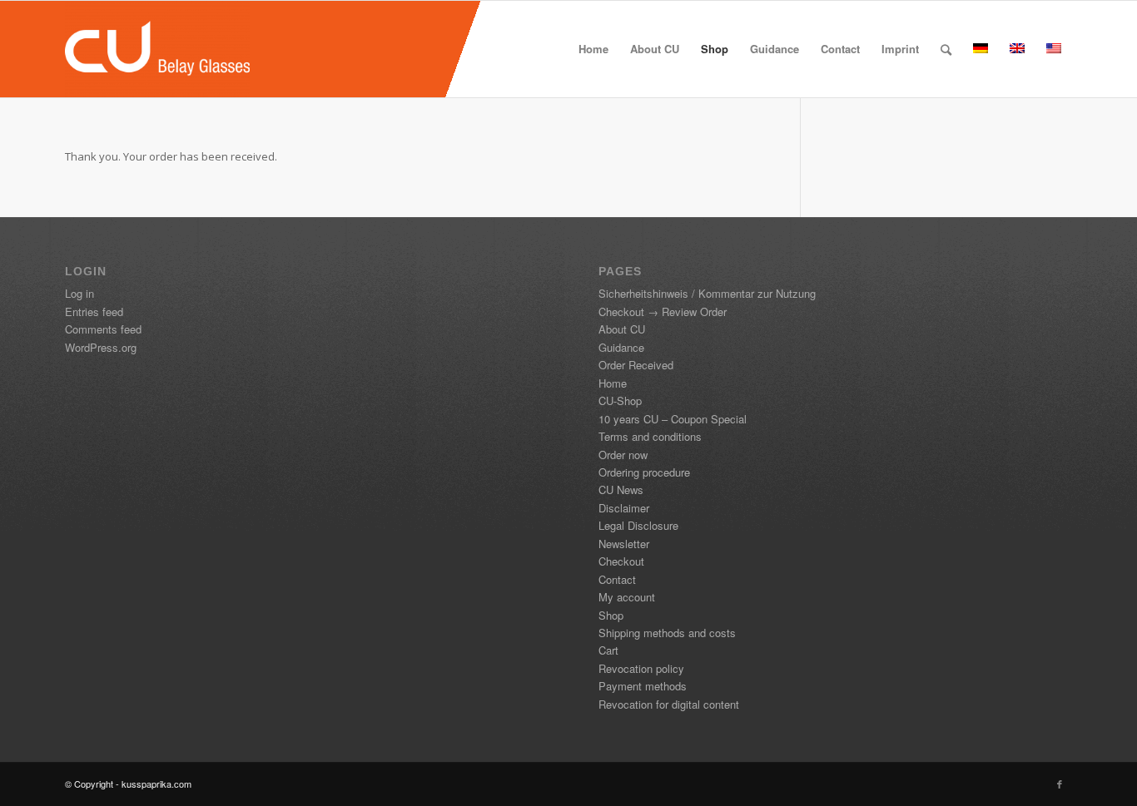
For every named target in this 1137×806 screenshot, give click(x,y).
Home (612, 383)
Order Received (635, 365)
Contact (617, 579)
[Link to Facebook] (1059, 783)
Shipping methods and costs (667, 632)
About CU (621, 329)
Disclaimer (623, 508)
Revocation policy (641, 668)
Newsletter (623, 543)
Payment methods (642, 686)
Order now (623, 454)
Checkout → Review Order (662, 311)
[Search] (946, 49)
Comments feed (103, 329)
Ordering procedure (644, 472)
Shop (610, 615)
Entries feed (94, 311)
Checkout (621, 561)
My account (626, 597)
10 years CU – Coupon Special (672, 419)
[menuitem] (593, 49)
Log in (79, 293)
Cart (608, 650)
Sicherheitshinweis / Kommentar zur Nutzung (707, 293)
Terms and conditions (650, 436)
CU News (620, 489)
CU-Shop (620, 400)
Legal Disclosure (638, 525)
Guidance (621, 347)
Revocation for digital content (668, 704)
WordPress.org (101, 347)
